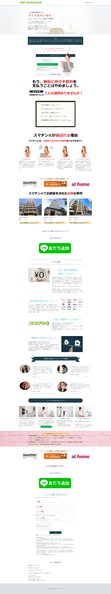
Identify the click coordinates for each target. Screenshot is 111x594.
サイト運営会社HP (87, 2)
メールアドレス (38, 511)
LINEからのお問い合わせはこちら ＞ (48, 64)
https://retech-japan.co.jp (36, 570)
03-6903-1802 (55, 74)
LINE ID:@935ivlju (47, 61)
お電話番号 (38, 506)
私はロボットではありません (43, 526)
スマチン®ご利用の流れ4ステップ (55, 400)
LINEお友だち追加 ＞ (46, 426)
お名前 (37, 501)
